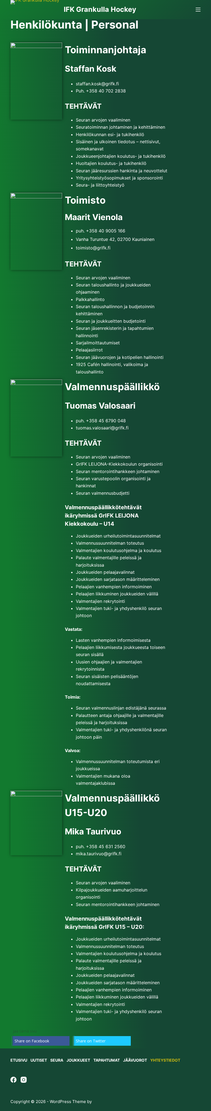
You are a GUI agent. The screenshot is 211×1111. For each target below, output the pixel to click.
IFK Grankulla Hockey (100, 9)
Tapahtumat (106, 1060)
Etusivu (18, 1060)
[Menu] (198, 9)
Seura (56, 1060)
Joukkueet (78, 1060)
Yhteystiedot (165, 1060)
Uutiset (38, 1060)
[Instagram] (24, 1080)
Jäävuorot (135, 1060)
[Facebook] (13, 1080)
